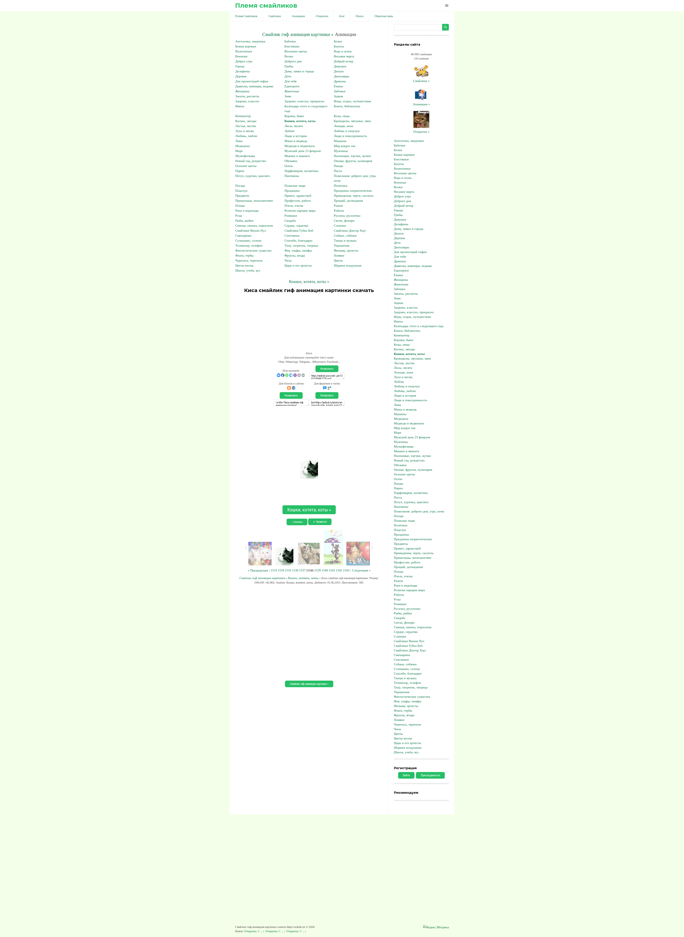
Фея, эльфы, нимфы (298, 250)
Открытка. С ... (253, 931)
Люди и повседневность (350, 136)
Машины (340, 141)
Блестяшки (291, 46)
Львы (239, 141)
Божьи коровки (245, 46)
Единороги (291, 86)
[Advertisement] (309, 321)
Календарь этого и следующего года (418, 326)
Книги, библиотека (347, 106)
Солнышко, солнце (248, 240)
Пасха (338, 171)
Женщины (242, 91)
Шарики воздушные (348, 265)
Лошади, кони (343, 126)
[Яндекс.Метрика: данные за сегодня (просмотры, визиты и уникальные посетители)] (436, 927)
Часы (288, 260)
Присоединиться (430, 775)
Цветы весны (244, 265)
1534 (281, 570)
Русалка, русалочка (347, 215)
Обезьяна (290, 161)
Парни (239, 171)
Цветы (338, 260)
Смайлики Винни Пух (250, 230)
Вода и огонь (343, 51)
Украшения (341, 245)
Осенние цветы (245, 166)
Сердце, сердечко (296, 225)
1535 (288, 570)
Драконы (340, 81)
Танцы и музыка (345, 240)
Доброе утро (243, 61)
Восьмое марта (344, 56)
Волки (288, 56)
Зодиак (338, 96)
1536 (295, 570)
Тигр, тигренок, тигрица (301, 245)
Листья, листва (245, 126)
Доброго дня (293, 61)
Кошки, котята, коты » (309, 281)
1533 (274, 570)
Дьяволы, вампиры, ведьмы (254, 86)
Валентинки (243, 51)
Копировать (327, 368)
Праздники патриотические (353, 190)
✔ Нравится (320, 521)
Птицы (240, 205)
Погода (240, 185)
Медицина (242, 146)
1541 (332, 570)
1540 (325, 570)
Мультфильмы (245, 156)
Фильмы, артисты (346, 250)
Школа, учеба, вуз (247, 270)
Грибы (288, 66)
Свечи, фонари (344, 220)
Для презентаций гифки (251, 81)
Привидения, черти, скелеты (353, 195)
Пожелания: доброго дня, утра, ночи (419, 511)
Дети (287, 76)
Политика (340, 185)
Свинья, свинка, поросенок (254, 225)
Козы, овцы (342, 116)
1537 (302, 570)
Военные (241, 56)
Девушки (340, 66)
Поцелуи (241, 190)
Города (239, 66)
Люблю (289, 131)
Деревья (240, 76)
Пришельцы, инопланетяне (254, 200)
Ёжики (338, 86)
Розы (238, 215)
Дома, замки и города (299, 71)
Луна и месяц (244, 131)
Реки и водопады (247, 210)
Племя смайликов (266, 5)
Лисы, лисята (293, 126)
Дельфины (242, 71)
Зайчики (339, 91)
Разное (338, 205)
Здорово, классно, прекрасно (304, 101)
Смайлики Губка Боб (298, 230)
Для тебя (290, 81)
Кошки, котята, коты (299, 121)
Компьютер (243, 116)
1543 (346, 570)
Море (239, 151)
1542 (339, 570)
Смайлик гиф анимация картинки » (298, 34)
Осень (288, 166)
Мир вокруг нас (345, 146)
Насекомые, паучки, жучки (352, 156)
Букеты (339, 46)
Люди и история (295, 136)
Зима (287, 96)
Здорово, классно (247, 101)
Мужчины (341, 151)
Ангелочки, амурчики (250, 41)
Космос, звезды (245, 121)
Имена (239, 106)
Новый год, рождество (250, 161)
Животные (291, 91)
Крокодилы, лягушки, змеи (352, 121)
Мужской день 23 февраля (302, 151)
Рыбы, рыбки (244, 220)
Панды (338, 166)
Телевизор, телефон (249, 245)
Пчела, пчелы (293, 205)
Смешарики (243, 235)
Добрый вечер (343, 61)
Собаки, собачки (345, 235)
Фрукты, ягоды (294, 255)
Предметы (242, 195)
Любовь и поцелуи (347, 131)
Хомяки (339, 255)
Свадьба (290, 220)
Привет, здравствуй (297, 195)
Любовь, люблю (246, 136)
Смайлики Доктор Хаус (350, 230)
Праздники (292, 190)
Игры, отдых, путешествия (352, 101)
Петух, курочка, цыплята (252, 176)
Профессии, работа (297, 200)
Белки (338, 41)
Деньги (339, 71)
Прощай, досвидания (348, 200)
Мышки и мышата (297, 156)
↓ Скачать (297, 522)
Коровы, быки (294, 116)
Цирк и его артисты (298, 265)
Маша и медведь (295, 141)
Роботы (339, 210)
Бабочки (290, 41)
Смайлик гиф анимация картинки (262, 578)
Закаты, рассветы (247, 96)
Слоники (340, 225)
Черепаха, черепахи (249, 260)
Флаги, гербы (244, 255)
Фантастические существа (253, 250)
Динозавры (341, 76)
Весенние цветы (295, 51)
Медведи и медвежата (299, 146)
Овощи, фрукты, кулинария (353, 161)
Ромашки (290, 215)
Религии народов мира (299, 210)
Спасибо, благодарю (298, 240)
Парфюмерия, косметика (301, 171)
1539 (317, 570)
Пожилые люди (294, 185)
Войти (406, 775)
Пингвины (291, 176)
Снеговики (291, 235)
